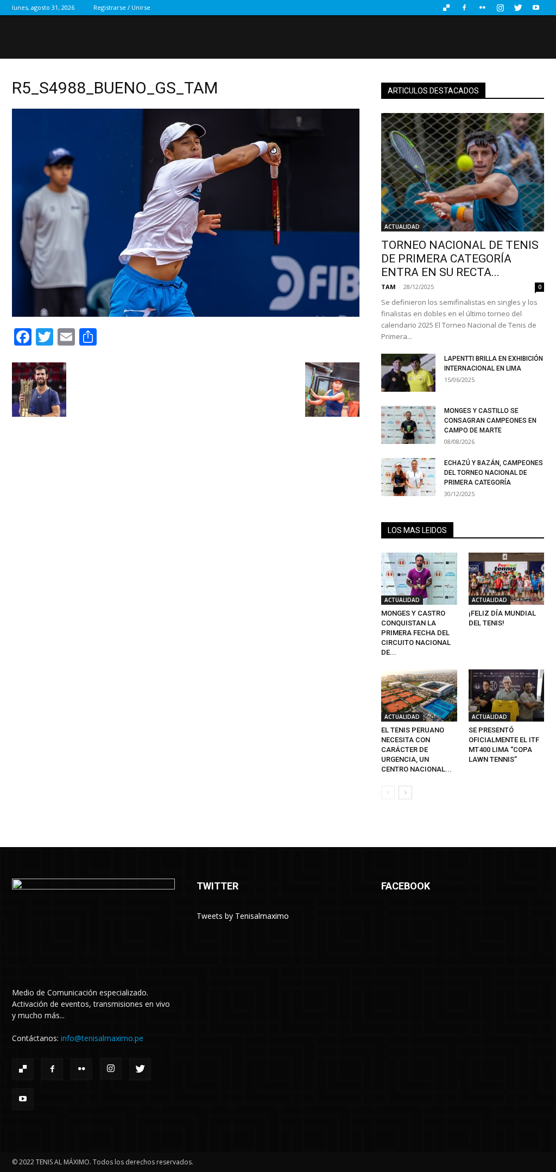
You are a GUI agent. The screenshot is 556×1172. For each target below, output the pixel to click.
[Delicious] (446, 7)
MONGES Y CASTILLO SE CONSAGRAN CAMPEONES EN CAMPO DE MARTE (490, 420)
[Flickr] (482, 7)
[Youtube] (536, 7)
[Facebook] (464, 7)
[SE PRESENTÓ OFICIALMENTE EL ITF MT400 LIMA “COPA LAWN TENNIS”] (507, 695)
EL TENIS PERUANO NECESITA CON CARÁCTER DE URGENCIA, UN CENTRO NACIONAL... (416, 749)
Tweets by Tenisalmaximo (243, 916)
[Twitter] (518, 7)
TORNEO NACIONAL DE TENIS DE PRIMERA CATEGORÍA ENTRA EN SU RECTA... (460, 259)
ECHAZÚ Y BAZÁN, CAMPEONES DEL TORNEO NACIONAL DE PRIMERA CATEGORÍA (493, 472)
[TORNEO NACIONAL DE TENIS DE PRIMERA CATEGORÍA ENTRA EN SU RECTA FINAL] (462, 172)
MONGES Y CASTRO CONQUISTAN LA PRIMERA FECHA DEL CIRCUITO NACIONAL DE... (416, 632)
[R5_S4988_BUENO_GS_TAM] (185, 313)
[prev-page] (388, 792)
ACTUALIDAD (402, 226)
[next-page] (405, 792)
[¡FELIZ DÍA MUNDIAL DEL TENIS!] (507, 579)
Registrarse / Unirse (121, 7)
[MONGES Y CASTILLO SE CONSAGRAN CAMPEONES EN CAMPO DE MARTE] (408, 425)
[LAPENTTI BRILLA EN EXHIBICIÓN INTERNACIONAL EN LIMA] (408, 373)
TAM (388, 287)
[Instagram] (500, 7)
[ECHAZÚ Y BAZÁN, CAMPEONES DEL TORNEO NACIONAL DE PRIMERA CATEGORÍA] (408, 477)
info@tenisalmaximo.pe (102, 1038)
